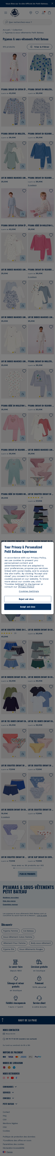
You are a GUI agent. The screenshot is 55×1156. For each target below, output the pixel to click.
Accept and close (27, 606)
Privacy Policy (26, 586)
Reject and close (26, 599)
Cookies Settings (29, 591)
